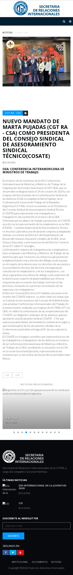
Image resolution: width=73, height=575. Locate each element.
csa (7, 375)
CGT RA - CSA (13, 112)
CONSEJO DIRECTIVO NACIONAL (29, 418)
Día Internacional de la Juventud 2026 (42, 487)
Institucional (20, 562)
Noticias (7, 32)
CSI (21, 503)
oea (17, 375)
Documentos (39, 562)
